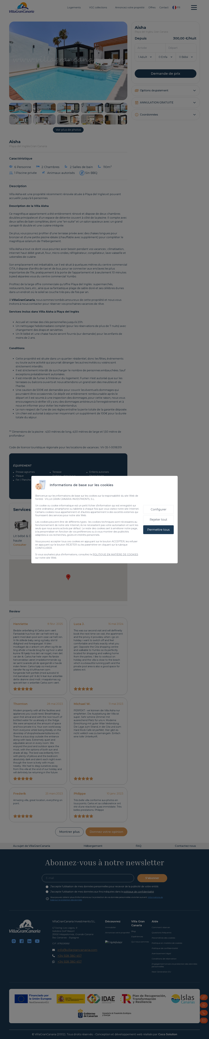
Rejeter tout (158, 519)
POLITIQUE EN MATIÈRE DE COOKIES (115, 554)
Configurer (158, 509)
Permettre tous (158, 529)
